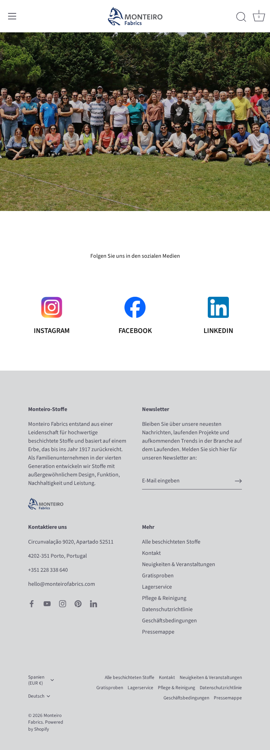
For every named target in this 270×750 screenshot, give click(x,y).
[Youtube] (47, 603)
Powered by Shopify (45, 725)
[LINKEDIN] (218, 307)
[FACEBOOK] (135, 307)
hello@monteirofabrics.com (61, 584)
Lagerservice (157, 587)
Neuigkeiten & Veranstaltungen (178, 564)
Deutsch (36, 696)
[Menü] (12, 16)
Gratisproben (158, 575)
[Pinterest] (78, 603)
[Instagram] (62, 603)
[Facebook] (31, 603)
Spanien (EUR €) (36, 680)
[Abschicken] (238, 481)
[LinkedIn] (93, 603)
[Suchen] (241, 17)
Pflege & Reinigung (164, 598)
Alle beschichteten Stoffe (171, 542)
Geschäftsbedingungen (169, 620)
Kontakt (151, 553)
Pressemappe (158, 632)
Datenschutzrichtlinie (167, 609)
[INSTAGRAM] (51, 307)
